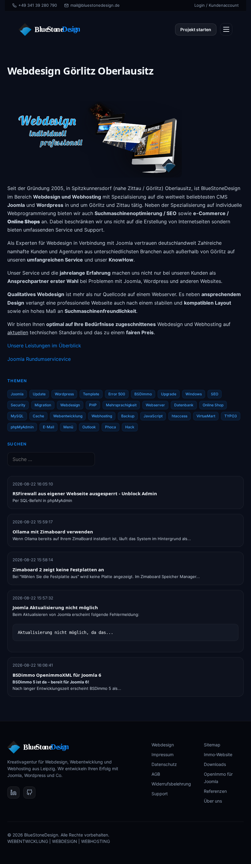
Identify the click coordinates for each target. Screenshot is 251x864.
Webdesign (70, 405)
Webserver (155, 405)
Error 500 (116, 394)
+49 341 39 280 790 (37, 5)
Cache (38, 416)
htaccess (179, 416)
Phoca (110, 427)
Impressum (163, 754)
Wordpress (64, 394)
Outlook (89, 427)
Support (160, 793)
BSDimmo (143, 394)
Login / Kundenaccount (216, 5)
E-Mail (48, 427)
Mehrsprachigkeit (121, 405)
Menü (68, 427)
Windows (193, 394)
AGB (156, 774)
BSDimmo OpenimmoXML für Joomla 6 (57, 675)
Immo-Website (218, 754)
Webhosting (102, 416)
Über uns (213, 801)
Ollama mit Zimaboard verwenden (53, 532)
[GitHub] (29, 792)
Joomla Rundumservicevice (39, 359)
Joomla (17, 394)
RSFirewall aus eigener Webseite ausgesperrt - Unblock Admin (85, 493)
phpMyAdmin (22, 427)
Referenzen (215, 791)
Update (39, 394)
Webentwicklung (67, 416)
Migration (43, 405)
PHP (93, 405)
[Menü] (226, 29)
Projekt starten (195, 29)
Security (18, 405)
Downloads (215, 764)
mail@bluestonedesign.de (95, 5)
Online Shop (213, 405)
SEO (214, 394)
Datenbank (183, 405)
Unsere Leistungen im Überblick (44, 345)
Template (91, 394)
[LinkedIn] (13, 792)
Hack (129, 427)
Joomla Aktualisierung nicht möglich (55, 607)
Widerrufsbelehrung (171, 783)
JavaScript (153, 416)
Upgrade (168, 394)
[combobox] (51, 459)
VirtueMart (206, 416)
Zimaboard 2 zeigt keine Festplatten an (58, 569)
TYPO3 (230, 416)
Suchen (17, 443)
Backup (127, 416)
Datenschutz (164, 764)
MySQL (17, 416)
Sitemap (212, 744)
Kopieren (224, 631)
